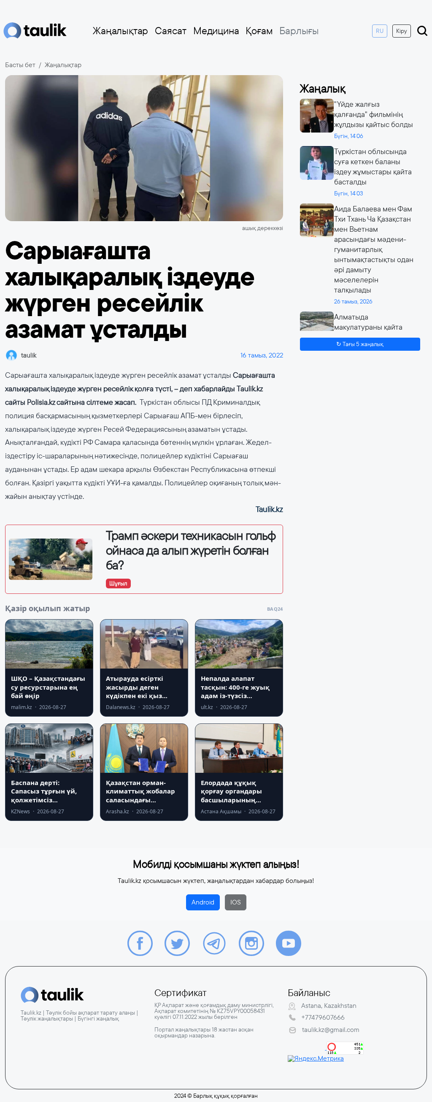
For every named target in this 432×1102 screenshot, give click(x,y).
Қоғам (259, 30)
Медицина (216, 30)
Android (203, 902)
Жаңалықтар (120, 30)
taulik (28, 355)
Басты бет (20, 64)
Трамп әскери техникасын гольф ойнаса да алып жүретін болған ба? (190, 550)
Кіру (401, 31)
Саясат (170, 30)
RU (379, 31)
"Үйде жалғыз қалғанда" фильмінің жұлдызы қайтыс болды (373, 114)
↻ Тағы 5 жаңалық (359, 344)
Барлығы (299, 30)
